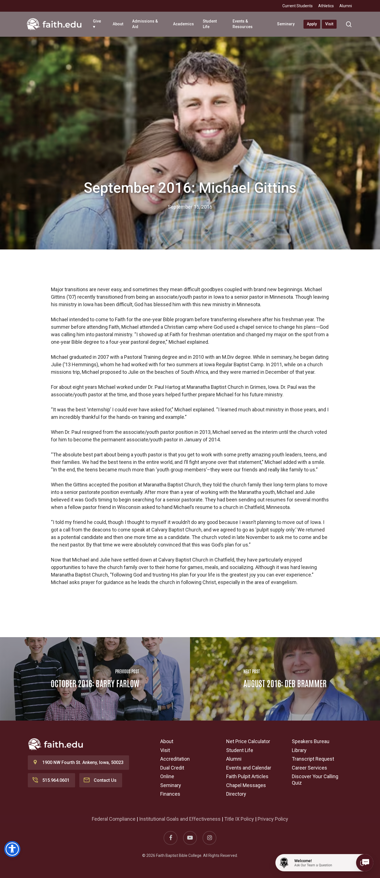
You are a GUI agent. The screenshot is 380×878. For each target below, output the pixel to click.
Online (167, 776)
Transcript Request (313, 759)
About (166, 741)
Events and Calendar (248, 768)
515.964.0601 (56, 780)
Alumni (233, 759)
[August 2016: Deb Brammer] (285, 679)
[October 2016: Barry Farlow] (95, 679)
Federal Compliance (113, 819)
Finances (170, 794)
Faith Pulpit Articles (247, 776)
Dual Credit (172, 768)
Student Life (239, 750)
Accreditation (175, 759)
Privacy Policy (273, 819)
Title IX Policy (239, 819)
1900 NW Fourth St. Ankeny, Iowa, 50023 (83, 762)
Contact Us (105, 780)
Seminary (170, 785)
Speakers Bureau (310, 741)
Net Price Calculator (248, 741)
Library (299, 750)
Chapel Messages (246, 785)
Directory (236, 794)
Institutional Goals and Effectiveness (180, 819)
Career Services (309, 768)
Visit (165, 750)
